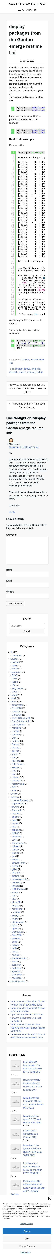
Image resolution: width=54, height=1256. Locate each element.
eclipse (15, 859)
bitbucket (16, 830)
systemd (16, 971)
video (14, 692)
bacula (15, 823)
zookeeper (17, 978)
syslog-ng (16, 968)
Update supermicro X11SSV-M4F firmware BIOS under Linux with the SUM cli (27, 1018)
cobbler (15, 846)
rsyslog (15, 955)
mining (15, 662)
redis (14, 948)
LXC (14, 899)
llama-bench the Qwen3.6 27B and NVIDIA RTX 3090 (32, 1119)
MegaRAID (17, 688)
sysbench (16, 965)
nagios (15, 919)
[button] (49, 1198)
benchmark (17, 705)
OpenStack (17, 932)
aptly (14, 820)
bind (14, 826)
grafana (15, 876)
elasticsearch (18, 863)
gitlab (14, 869)
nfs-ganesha (18, 922)
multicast (16, 761)
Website (10, 592)
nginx (14, 925)
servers (14, 797)
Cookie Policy (25, 1252)
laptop (15, 682)
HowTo (14, 695)
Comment (11, 535)
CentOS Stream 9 (20, 721)
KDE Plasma (18, 889)
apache (15, 817)
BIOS (14, 675)
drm (14, 856)
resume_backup (35, 372)
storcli (15, 961)
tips (11, 363)
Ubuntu (15, 777)
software (15, 807)
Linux (13, 701)
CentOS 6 (17, 708)
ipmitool (16, 886)
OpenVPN (17, 935)
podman (16, 938)
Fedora (15, 741)
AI (12, 652)
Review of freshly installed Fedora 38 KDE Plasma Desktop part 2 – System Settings (28, 1188)
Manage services (26, 1224)
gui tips (15, 751)
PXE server (17, 764)
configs (15, 731)
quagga (15, 945)
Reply (12, 512)
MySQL (15, 915)
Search (27, 631)
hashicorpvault (19, 879)
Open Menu (29, 10)
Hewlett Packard (20, 800)
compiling (16, 728)
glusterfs (16, 873)
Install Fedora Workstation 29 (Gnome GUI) (30, 1133)
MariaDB (16, 902)
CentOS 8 (17, 715)
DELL (14, 678)
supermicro (17, 803)
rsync (14, 951)
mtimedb (13, 372)
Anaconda (17, 810)
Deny (27, 1238)
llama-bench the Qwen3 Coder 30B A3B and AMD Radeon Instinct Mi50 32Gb (28, 1027)
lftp (13, 896)
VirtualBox (17, 974)
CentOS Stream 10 (21, 718)
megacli (16, 905)
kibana (15, 892)
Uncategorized (18, 981)
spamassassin (19, 958)
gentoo (27, 369)
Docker (15, 853)
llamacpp (16, 655)
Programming (17, 784)
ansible (15, 813)
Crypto (14, 659)
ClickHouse (17, 843)
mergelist (35, 369)
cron (14, 738)
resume (22, 372)
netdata (17, 912)
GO (13, 787)
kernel (15, 754)
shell (41, 359)
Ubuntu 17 (17, 780)
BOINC (15, 833)
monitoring (17, 909)
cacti (14, 840)
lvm (13, 757)
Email (9, 581)
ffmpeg (15, 866)
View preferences (27, 1246)
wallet (15, 669)
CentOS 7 (17, 711)
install (13, 698)
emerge (18, 369)
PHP (14, 790)
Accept (27, 1231)
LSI (13, 685)
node (14, 665)
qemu (14, 942)
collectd (16, 849)
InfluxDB (16, 882)
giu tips (15, 747)
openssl (16, 928)
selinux (15, 767)
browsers (16, 836)
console (25, 359)
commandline (18, 724)
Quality (14, 794)
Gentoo (34, 359)
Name (9, 570)
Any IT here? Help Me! (27, 4)
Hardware (15, 672)
